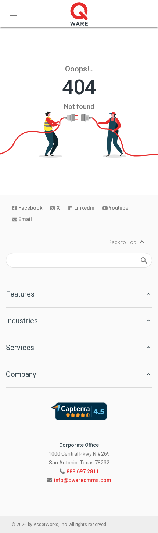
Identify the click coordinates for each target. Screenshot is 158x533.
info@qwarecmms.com (82, 480)
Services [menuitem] (20, 347)
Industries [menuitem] (22, 320)
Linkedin (84, 208)
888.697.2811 (83, 471)
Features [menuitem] (20, 294)
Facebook (30, 208)
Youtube (118, 208)
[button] (13, 13)
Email (25, 219)
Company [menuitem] (21, 374)
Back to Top (127, 242)
